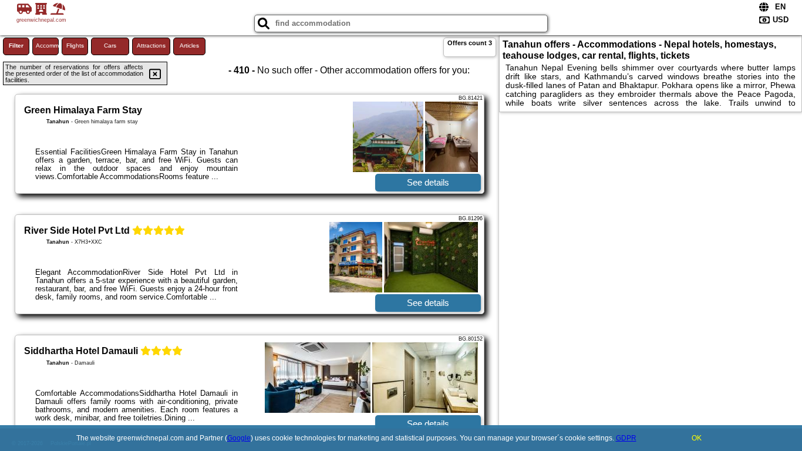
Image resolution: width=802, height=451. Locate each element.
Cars (110, 45)
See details (428, 182)
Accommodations (47, 45)
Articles (189, 45)
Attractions (151, 45)
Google (239, 438)
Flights (75, 45)
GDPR (626, 438)
